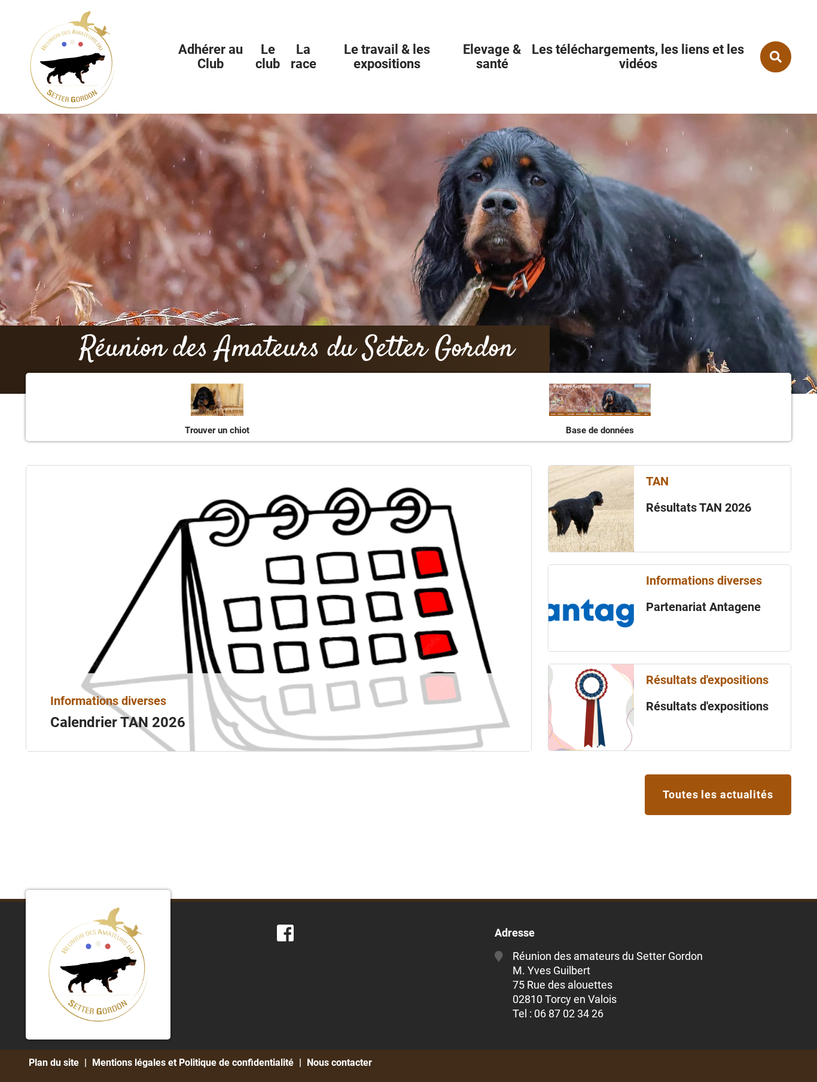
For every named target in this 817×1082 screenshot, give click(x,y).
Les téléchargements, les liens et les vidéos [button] (638, 56)
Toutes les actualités (718, 794)
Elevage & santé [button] (492, 56)
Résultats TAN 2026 (698, 507)
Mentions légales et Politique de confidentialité (193, 1062)
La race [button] (303, 56)
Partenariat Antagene (703, 606)
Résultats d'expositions (707, 706)
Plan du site (54, 1062)
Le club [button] (267, 56)
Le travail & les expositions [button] (387, 56)
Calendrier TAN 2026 (117, 722)
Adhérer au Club (210, 56)
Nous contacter (339, 1062)
